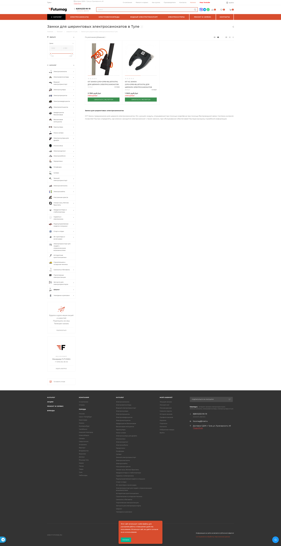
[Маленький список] (214, 37)
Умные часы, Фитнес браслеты (127, 469)
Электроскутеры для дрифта (126, 436)
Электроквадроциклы (124, 417)
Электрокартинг (122, 442)
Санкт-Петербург (85, 417)
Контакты (163, 426)
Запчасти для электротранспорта (128, 506)
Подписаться (61, 330)
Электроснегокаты (123, 460)
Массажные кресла (123, 466)
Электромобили (122, 445)
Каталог (51, 397)
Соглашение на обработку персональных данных (213, 537)
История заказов (166, 414)
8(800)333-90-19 (83, 9)
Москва (82, 414)
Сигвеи (118, 454)
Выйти (162, 433)
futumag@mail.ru (200, 421)
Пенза (81, 466)
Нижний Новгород (86, 432)
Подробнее (77, 3)
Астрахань (83, 444)
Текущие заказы (166, 402)
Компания (84, 397)
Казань (81, 423)
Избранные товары (167, 429)
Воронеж (82, 454)
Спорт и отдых (121, 482)
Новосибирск (84, 435)
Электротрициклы (123, 414)
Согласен (125, 540)
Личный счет (164, 405)
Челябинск (83, 429)
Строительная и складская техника (129, 496)
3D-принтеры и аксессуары (126, 485)
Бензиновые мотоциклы (125, 426)
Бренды (51, 410)
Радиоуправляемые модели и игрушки (130, 479)
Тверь (81, 469)
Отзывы (82, 405)
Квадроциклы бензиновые (126, 423)
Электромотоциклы (123, 420)
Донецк (82, 457)
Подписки (163, 423)
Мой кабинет (166, 397)
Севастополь (83, 441)
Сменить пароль (166, 411)
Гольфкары (120, 451)
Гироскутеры (120, 429)
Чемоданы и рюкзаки (124, 512)
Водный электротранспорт (126, 408)
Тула (80, 472)
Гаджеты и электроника (125, 476)
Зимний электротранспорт (126, 457)
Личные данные (166, 408)
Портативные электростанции (127, 502)
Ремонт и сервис (55, 406)
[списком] (229, 37)
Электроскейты (121, 463)
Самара (82, 438)
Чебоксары (83, 475)
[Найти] (195, 9)
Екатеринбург (84, 426)
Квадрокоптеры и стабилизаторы (128, 473)
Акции (50, 402)
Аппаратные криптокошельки (127, 493)
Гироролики (120, 448)
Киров (81, 463)
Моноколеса (120, 439)
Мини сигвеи (121, 433)
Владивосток (84, 451)
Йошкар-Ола (84, 460)
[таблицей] (233, 37)
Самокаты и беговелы (124, 499)
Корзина (163, 420)
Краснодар (83, 420)
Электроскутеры (122, 411)
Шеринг (119, 509)
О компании (83, 402)
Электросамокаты (122, 402)
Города (82, 409)
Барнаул (82, 447)
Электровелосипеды (123, 405)
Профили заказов (166, 417)
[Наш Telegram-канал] (3, 540)
